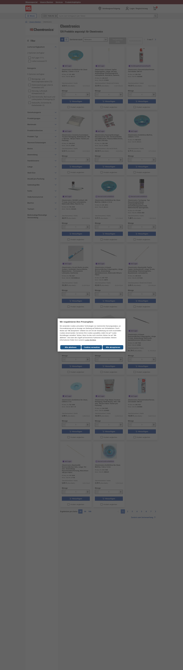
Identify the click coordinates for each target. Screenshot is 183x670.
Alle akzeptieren (113, 347)
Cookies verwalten (92, 347)
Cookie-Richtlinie (90, 340)
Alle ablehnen (70, 347)
